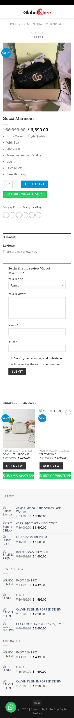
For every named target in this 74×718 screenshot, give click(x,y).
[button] (26, 195)
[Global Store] (37, 11)
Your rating (15, 279)
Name (13, 325)
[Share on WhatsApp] (6, 215)
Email (13, 341)
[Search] (11, 11)
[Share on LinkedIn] (38, 215)
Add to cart (34, 184)
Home (13, 24)
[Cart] (69, 12)
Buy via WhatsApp (20, 476)
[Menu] (5, 11)
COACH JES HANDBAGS (16, 454)
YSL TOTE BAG (48, 454)
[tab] (37, 236)
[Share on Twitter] (19, 215)
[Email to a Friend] (25, 215)
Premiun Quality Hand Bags (43, 24)
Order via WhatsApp (26, 194)
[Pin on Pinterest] (32, 215)
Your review (17, 294)
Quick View (14, 466)
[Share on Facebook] (12, 215)
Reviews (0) (9, 236)
